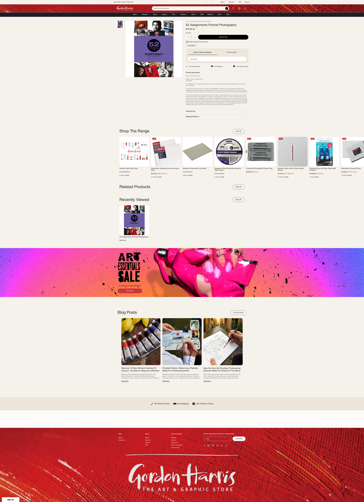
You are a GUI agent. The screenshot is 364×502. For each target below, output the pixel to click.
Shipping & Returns (192, 116)
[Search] (226, 8)
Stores (147, 437)
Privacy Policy (175, 447)
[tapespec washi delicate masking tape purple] (229, 152)
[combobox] (190, 8)
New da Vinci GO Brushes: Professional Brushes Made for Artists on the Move (222, 369)
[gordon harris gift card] (134, 152)
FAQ (146, 445)
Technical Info (190, 111)
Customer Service (176, 434)
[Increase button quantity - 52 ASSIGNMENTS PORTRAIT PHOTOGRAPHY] (195, 37)
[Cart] (245, 8)
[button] (135, 15)
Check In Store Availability (202, 52)
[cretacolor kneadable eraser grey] (261, 152)
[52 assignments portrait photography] (134, 220)
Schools (147, 442)
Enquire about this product (198, 42)
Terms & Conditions (177, 445)
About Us (148, 440)
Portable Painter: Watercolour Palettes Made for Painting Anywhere (180, 369)
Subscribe (239, 438)
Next (246, 152)
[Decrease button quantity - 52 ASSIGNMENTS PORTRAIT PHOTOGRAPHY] (188, 37)
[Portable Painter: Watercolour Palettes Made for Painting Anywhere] (182, 341)
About (147, 434)
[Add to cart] (273, 164)
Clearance (121, 440)
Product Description (193, 72)
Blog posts (127, 312)
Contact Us (174, 442)
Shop (120, 434)
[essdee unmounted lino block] (198, 152)
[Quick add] (146, 164)
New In (120, 437)
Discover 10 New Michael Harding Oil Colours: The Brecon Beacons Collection (140, 369)
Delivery (173, 437)
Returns (173, 440)
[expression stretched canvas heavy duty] (166, 152)
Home (187, 21)
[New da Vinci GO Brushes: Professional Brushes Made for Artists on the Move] (223, 341)
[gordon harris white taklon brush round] (293, 152)
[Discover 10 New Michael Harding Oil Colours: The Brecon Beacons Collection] (140, 341)
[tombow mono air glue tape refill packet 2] (324, 152)
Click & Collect (232, 52)
